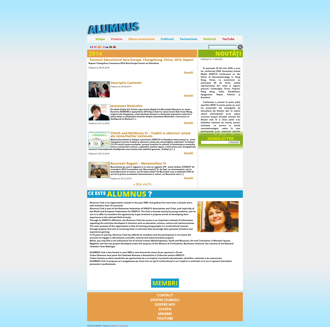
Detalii (188, 72)
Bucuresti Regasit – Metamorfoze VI (138, 163)
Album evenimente (141, 39)
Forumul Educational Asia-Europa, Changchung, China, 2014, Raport (142, 60)
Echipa (100, 39)
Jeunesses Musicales (126, 106)
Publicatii (167, 39)
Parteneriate (188, 39)
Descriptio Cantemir (126, 83)
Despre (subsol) (165, 299)
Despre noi (165, 304)
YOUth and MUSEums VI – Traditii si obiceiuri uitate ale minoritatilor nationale (151, 134)
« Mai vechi (142, 184)
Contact (165, 295)
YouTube (228, 39)
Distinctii (210, 39)
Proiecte (116, 39)
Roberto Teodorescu (119, 325)
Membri (165, 283)
